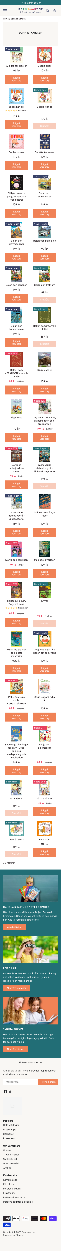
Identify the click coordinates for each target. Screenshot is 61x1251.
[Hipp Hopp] (16, 407)
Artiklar (7, 1167)
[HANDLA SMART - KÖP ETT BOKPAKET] (30, 888)
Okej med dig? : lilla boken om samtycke (44, 651)
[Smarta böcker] (30, 1010)
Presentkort (9, 1138)
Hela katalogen (11, 1125)
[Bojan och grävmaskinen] (16, 230)
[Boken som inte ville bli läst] (44, 315)
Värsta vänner (45, 798)
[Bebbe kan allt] (16, 96)
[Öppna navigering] (5, 10)
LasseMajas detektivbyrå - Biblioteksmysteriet (45, 468)
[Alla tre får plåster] (16, 55)
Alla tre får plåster (16, 65)
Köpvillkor (8, 1184)
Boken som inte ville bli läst (44, 327)
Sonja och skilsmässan (44, 746)
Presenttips (9, 1129)
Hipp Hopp (16, 417)
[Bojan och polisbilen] (44, 230)
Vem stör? (44, 839)
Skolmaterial (10, 1159)
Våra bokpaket (14, 926)
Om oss (7, 1150)
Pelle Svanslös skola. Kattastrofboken (16, 700)
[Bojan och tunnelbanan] (16, 315)
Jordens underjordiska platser (16, 468)
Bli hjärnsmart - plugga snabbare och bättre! (16, 196)
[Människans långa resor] (44, 502)
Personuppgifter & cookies (18, 1201)
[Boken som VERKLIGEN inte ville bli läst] (16, 359)
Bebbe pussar (16, 152)
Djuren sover (44, 369)
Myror (44, 600)
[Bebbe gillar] (44, 55)
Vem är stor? (16, 839)
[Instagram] (10, 1091)
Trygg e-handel (11, 1154)
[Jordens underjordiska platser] (16, 454)
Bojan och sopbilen (16, 284)
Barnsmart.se (28, 1232)
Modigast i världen (44, 559)
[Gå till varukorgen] (54, 10)
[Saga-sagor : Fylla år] (44, 686)
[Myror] (44, 590)
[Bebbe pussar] (16, 141)
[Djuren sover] (44, 359)
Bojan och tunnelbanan (16, 327)
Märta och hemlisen (16, 559)
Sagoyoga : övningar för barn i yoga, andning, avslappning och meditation (16, 751)
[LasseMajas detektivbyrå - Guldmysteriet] (16, 502)
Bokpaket (8, 1133)
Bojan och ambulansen (44, 195)
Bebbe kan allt (16, 106)
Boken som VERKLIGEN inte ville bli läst (16, 373)
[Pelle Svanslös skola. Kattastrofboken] (16, 686)
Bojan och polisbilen (44, 240)
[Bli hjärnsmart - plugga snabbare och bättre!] (16, 182)
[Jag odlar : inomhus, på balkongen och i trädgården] (44, 407)
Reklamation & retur (14, 1197)
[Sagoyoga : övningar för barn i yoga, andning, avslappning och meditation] (16, 734)
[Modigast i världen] (44, 549)
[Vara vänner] (16, 787)
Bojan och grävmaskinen (17, 242)
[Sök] (47, 10)
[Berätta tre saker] (44, 141)
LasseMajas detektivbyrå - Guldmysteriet (16, 515)
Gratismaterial (11, 1163)
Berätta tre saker (44, 152)
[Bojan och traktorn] (44, 274)
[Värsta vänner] (44, 787)
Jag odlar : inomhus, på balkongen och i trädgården (44, 420)
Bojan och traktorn (44, 284)
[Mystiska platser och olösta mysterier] (16, 639)
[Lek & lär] (30, 949)
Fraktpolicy (9, 1192)
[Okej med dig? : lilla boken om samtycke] (44, 639)
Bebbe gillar (44, 65)
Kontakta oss (10, 1179)
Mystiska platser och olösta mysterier (16, 653)
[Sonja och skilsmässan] (44, 734)
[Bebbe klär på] (44, 96)
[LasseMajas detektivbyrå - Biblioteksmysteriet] (44, 454)
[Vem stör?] (44, 828)
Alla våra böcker (15, 1049)
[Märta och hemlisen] (16, 549)
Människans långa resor (44, 514)
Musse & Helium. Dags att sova (16, 602)
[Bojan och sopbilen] (16, 274)
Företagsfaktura (11, 1188)
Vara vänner (16, 798)
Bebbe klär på (44, 106)
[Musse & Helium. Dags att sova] (16, 590)
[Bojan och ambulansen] (44, 182)
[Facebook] (5, 1091)
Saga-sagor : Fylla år (44, 699)
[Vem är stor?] (16, 828)
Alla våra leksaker (16, 988)
